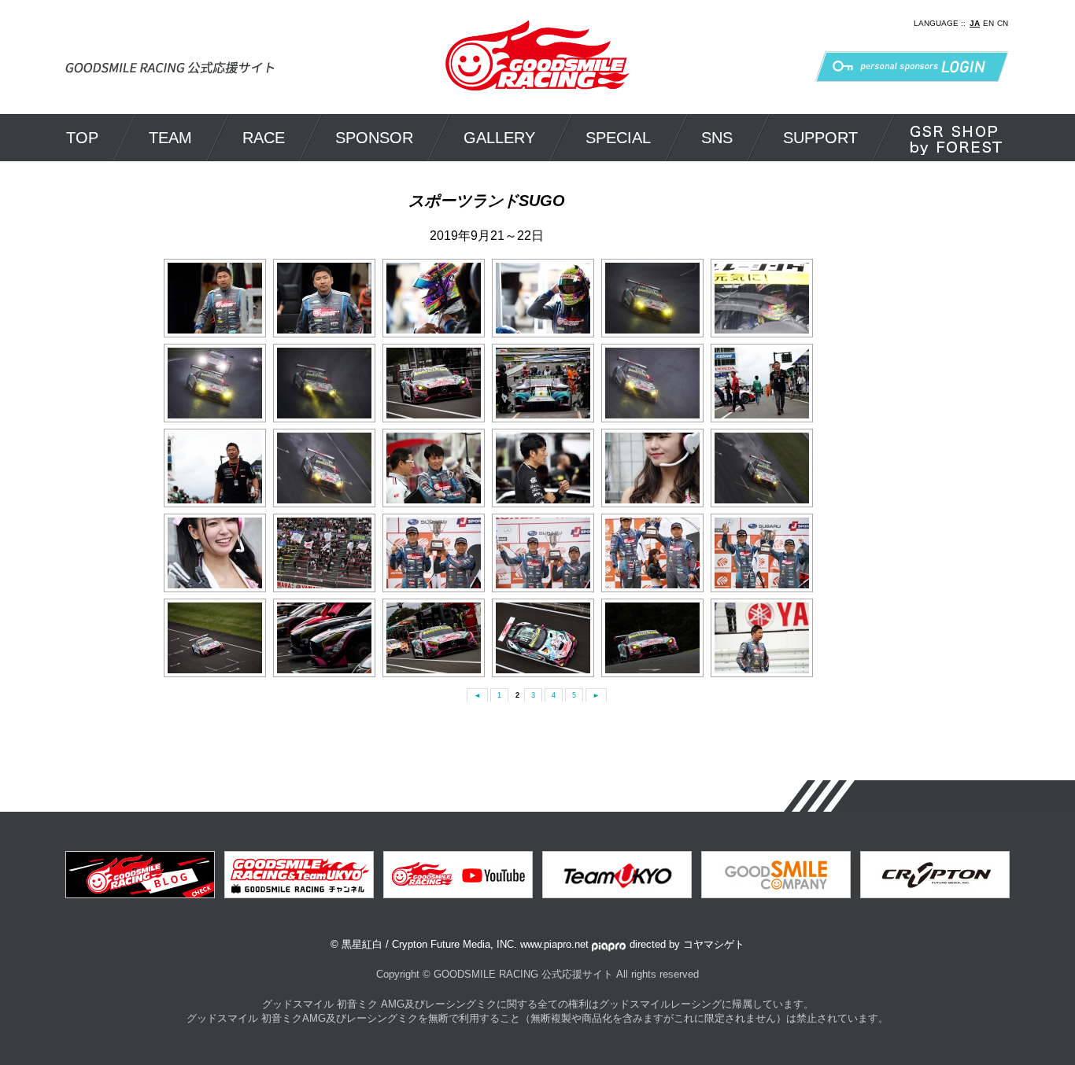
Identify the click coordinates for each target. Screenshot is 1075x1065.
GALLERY (499, 137)
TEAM (170, 137)
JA (975, 23)
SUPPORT (820, 137)
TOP (82, 137)
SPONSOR (374, 137)
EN (988, 23)
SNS (717, 137)
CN (1002, 23)
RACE (263, 137)
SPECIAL (618, 137)
